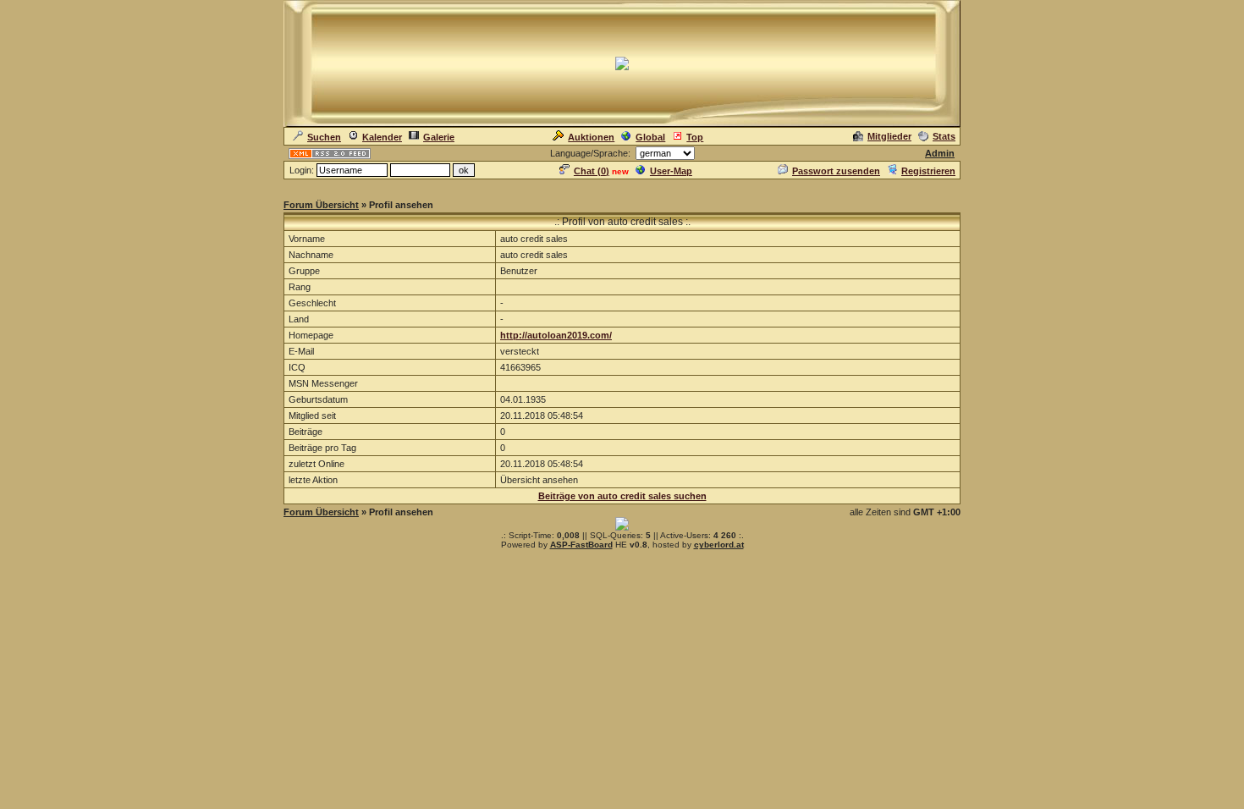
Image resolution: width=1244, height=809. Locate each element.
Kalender (382, 137)
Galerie (438, 137)
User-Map (671, 171)
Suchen (324, 137)
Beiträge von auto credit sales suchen (622, 496)
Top (694, 137)
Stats (944, 136)
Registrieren (928, 171)
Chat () (591, 171)
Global (650, 137)
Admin (940, 153)
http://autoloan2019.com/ (556, 335)
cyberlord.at (719, 544)
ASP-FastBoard (581, 544)
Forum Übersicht (321, 205)
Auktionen (591, 137)
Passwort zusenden (836, 171)
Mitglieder (889, 136)
